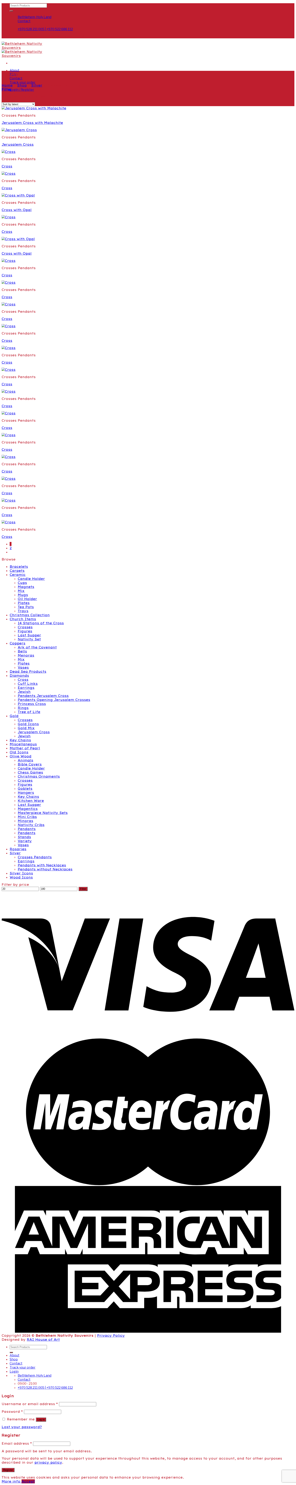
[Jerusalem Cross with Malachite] (34, 108)
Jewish (24, 692)
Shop (22, 85)
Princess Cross (32, 704)
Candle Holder (31, 579)
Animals (25, 760)
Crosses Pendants (35, 857)
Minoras (25, 821)
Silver (36, 85)
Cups (22, 583)
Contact (16, 1363)
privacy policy (48, 1462)
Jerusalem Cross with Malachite (32, 123)
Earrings (26, 688)
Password (12, 1412)
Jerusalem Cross (18, 144)
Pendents (26, 833)
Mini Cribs (27, 817)
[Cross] (9, 152)
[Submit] (11, 11)
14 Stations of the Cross (41, 623)
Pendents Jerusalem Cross (43, 696)
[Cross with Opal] (18, 195)
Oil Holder (27, 599)
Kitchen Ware (31, 801)
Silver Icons (21, 873)
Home (7, 85)
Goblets (25, 788)
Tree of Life (29, 712)
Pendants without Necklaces (45, 869)
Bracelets (19, 567)
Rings (23, 708)
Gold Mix (26, 728)
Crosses (25, 627)
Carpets (17, 571)
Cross (7, 166)
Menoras (26, 655)
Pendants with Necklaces (42, 865)
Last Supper (29, 635)
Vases (23, 667)
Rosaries (18, 849)
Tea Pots (26, 607)
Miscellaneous (23, 744)
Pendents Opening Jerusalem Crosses (54, 700)
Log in (41, 1419)
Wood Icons (21, 877)
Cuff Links (28, 684)
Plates (24, 603)
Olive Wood (20, 756)
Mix (21, 591)
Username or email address (30, 1404)
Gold (14, 716)
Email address (17, 1443)
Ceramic (18, 575)
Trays (23, 611)
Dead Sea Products (28, 671)
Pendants (27, 829)
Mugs (23, 595)
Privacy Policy (111, 1335)
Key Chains (20, 740)
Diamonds (19, 675)
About (14, 70)
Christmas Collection (30, 615)
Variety (25, 841)
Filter (83, 888)
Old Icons (19, 752)
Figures (25, 631)
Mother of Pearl (25, 748)
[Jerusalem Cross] (19, 130)
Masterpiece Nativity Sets (43, 813)
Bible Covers (30, 764)
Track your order (22, 82)
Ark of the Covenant (37, 647)
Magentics (28, 809)
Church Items (23, 619)
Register (8, 1469)
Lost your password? (22, 1427)
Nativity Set (29, 639)
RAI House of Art (43, 1340)
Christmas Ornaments (39, 776)
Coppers (17, 643)
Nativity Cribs (31, 825)
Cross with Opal (17, 210)
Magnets (26, 587)
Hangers (26, 793)
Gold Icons (28, 724)
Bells (22, 651)
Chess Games (30, 772)
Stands (24, 837)
